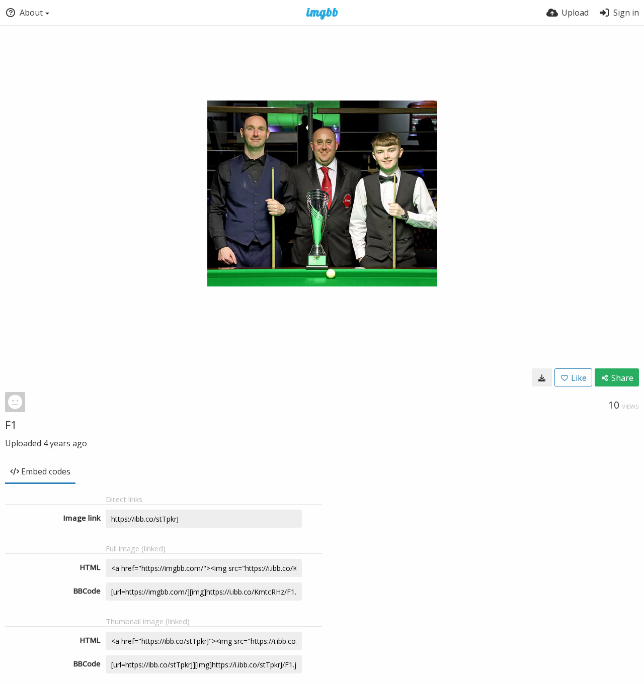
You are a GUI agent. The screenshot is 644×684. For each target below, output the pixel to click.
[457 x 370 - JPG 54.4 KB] (542, 377)
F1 (11, 424)
